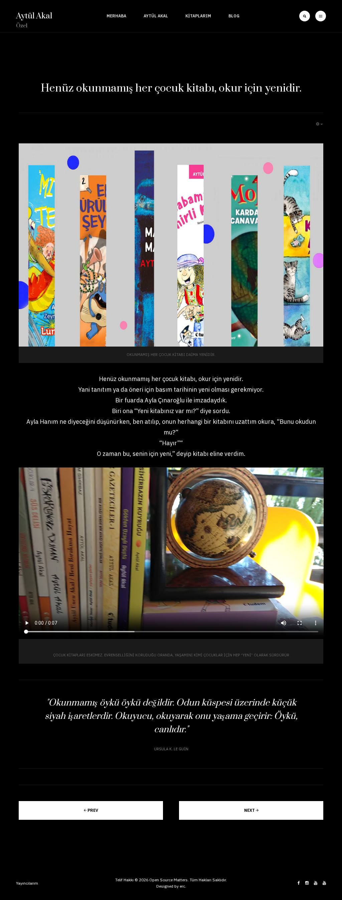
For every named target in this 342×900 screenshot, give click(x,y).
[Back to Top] (318, 868)
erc (182, 886)
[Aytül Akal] (315, 883)
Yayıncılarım (27, 883)
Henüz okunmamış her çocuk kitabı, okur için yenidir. (171, 88)
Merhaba (116, 15)
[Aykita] (324, 883)
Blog (233, 15)
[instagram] (307, 883)
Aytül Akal (156, 15)
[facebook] (299, 883)
